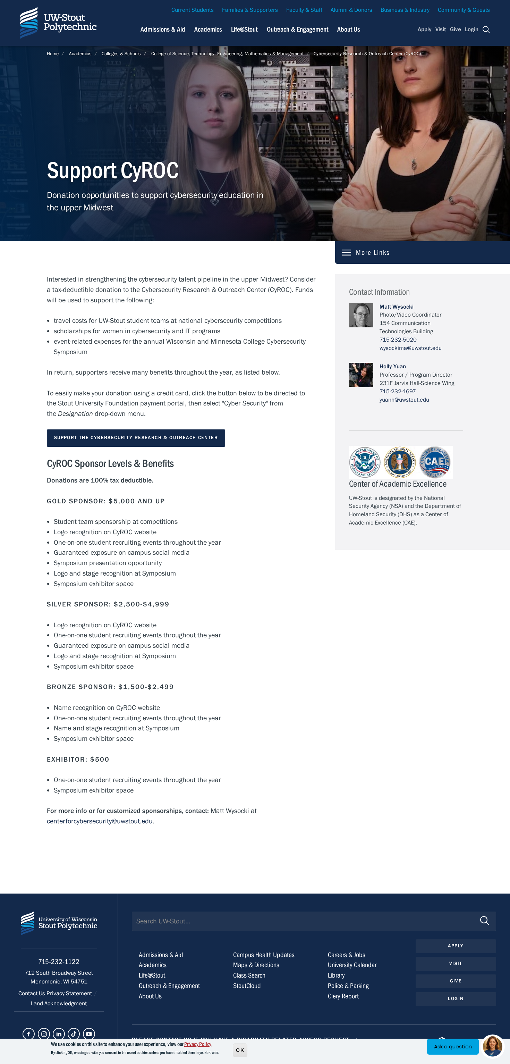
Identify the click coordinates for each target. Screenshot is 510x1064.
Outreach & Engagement (297, 29)
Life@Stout (244, 29)
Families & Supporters (250, 10)
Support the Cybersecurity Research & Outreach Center (136, 438)
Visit (440, 29)
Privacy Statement (69, 993)
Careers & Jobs (346, 955)
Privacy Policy (197, 1044)
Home (53, 54)
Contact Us (32, 993)
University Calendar (352, 965)
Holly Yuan (393, 366)
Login (471, 29)
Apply (425, 29)
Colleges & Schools (121, 54)
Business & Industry (405, 10)
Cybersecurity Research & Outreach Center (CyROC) (367, 54)
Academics (208, 29)
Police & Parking (348, 986)
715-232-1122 (58, 961)
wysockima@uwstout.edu (411, 348)
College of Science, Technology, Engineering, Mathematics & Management (227, 54)
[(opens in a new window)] (29, 1034)
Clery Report (343, 996)
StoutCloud (247, 986)
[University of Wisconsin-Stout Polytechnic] (59, 929)
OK (240, 1050)
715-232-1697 (398, 391)
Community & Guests (464, 10)
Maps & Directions (256, 965)
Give (455, 29)
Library (336, 975)
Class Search (249, 975)
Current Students (192, 10)
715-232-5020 (398, 339)
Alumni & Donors (351, 10)
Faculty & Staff (304, 10)
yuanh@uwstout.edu (404, 399)
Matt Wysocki (397, 306)
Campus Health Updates (264, 955)
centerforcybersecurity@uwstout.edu (100, 821)
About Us (348, 29)
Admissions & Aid (163, 29)
